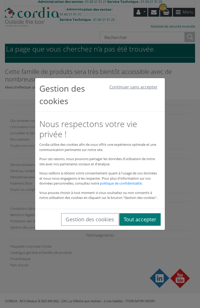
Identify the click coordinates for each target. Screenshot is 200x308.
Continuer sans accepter (133, 87)
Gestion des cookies (90, 219)
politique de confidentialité (121, 183)
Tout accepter (140, 219)
